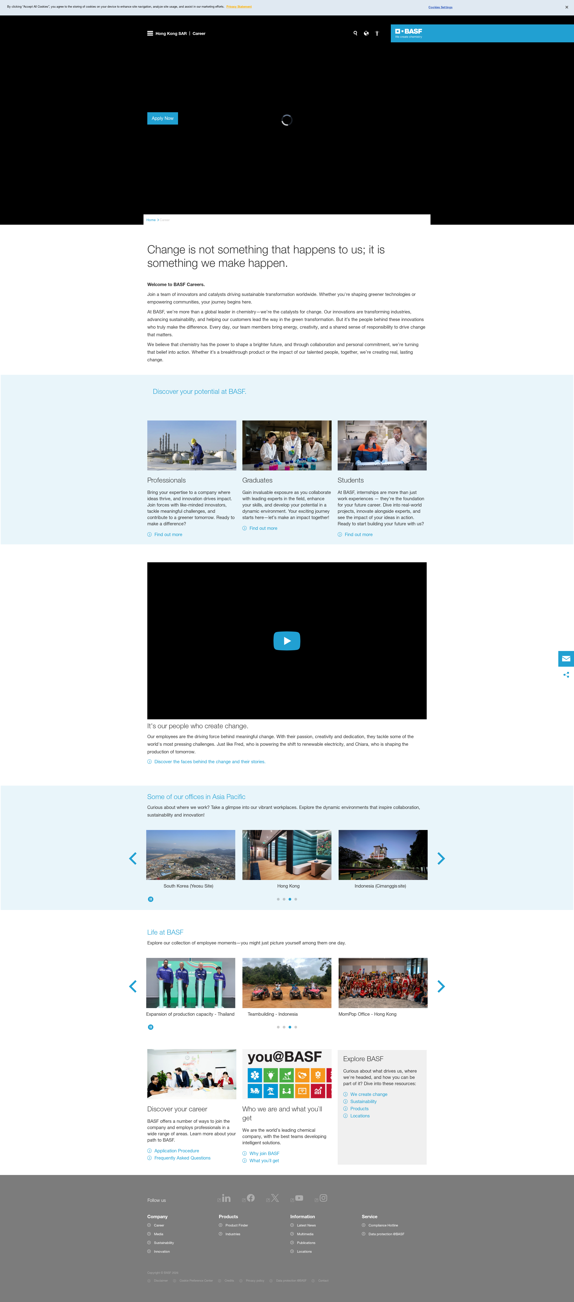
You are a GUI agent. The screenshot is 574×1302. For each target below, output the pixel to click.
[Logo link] (408, 33)
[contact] (566, 659)
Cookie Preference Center (196, 1280)
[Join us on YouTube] (296, 1200)
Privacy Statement (239, 6)
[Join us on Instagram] (321, 1200)
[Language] (366, 33)
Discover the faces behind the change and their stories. (210, 761)
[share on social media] (566, 675)
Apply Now (163, 118)
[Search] (355, 33)
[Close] (567, 7)
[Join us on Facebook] (248, 1200)
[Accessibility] (377, 33)
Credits (229, 1280)
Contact (323, 1280)
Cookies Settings (440, 7)
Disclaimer (161, 1280)
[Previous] (133, 860)
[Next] (441, 860)
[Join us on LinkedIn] (224, 1200)
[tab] (278, 899)
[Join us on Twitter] (272, 1200)
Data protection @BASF (291, 1280)
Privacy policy (255, 1280)
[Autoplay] (150, 899)
